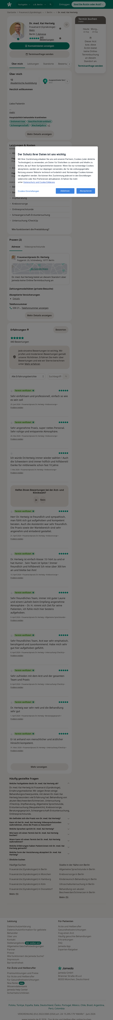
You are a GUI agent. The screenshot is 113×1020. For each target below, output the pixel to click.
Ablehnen (65, 191)
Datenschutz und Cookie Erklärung (39, 182)
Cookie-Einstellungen (28, 191)
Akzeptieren (86, 191)
